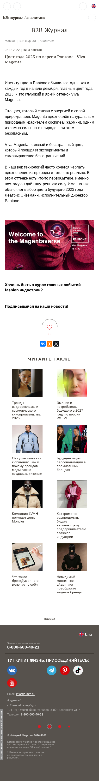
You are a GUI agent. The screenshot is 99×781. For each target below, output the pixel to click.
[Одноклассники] (49, 344)
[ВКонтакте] (43, 344)
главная (10, 41)
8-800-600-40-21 (23, 647)
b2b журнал (13, 18)
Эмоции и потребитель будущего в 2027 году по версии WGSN (70, 410)
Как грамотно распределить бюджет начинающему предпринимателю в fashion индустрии (71, 525)
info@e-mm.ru (25, 694)
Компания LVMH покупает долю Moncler (25, 517)
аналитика (35, 18)
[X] (56, 344)
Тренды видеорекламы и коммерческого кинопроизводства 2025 (26, 410)
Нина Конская (32, 50)
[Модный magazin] (38, 6)
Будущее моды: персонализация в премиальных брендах (71, 464)
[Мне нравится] (49, 324)
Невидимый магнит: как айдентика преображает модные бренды (69, 584)
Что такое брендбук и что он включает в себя (26, 580)
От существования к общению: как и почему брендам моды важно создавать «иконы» (27, 465)
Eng (88, 634)
